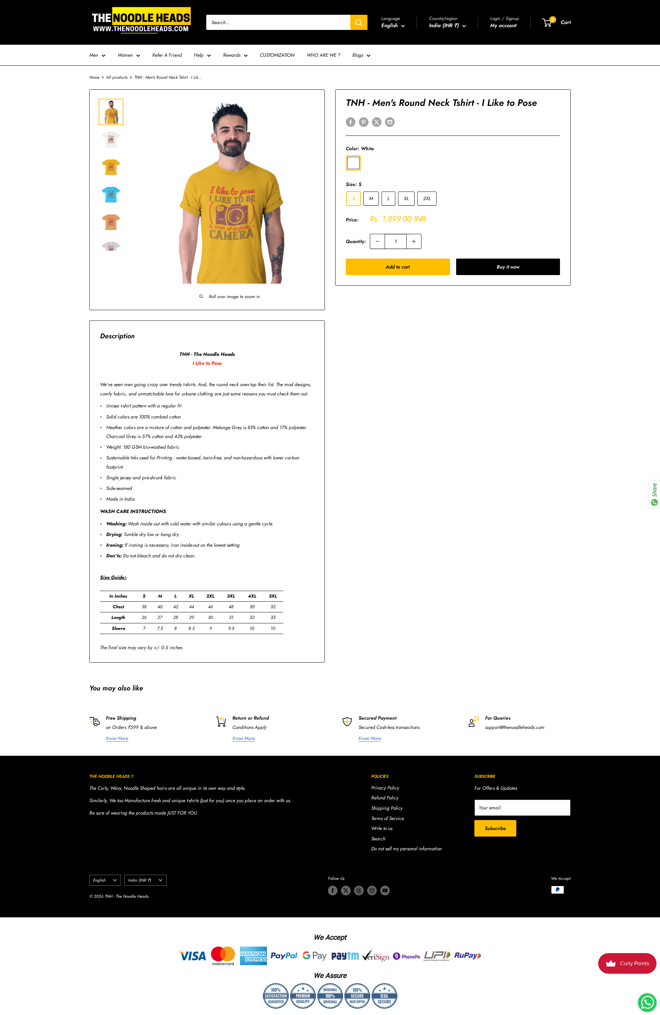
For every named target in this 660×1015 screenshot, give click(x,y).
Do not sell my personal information (406, 848)
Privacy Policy (385, 787)
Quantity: (356, 241)
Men (93, 55)
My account (503, 25)
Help (199, 55)
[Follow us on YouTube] (385, 890)
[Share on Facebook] (350, 122)
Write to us (381, 828)
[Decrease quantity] (377, 241)
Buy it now (508, 266)
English (99, 880)
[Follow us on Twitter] (346, 890)
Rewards (231, 55)
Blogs (357, 55)
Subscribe (495, 828)
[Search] (358, 22)
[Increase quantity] (414, 241)
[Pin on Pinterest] (363, 122)
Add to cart (398, 266)
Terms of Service (387, 818)
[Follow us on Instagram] (372, 890)
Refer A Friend (167, 55)
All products (117, 77)
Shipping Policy (387, 808)
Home (94, 77)
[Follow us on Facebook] (333, 890)
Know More (117, 738)
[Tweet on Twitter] (377, 122)
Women (125, 55)
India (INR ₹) (139, 880)
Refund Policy (384, 797)
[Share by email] (390, 122)
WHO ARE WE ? (323, 55)
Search (378, 838)
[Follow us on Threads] (359, 890)
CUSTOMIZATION (277, 55)
